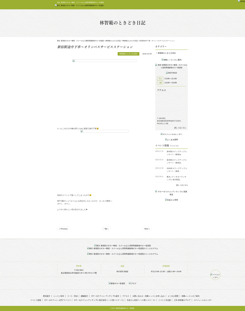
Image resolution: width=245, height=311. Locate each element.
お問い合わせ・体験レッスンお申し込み (148, 295)
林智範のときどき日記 (167, 53)
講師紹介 (84, 295)
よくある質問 (173, 295)
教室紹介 (46, 295)
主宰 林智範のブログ (182, 299)
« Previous (63, 229)
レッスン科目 (58, 295)
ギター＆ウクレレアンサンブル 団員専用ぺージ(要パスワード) (99, 299)
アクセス (125, 295)
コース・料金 (72, 295)
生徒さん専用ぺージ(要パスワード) (141, 299)
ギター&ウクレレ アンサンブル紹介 (105, 295)
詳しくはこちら (180, 127)
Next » (147, 229)
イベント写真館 (164, 299)
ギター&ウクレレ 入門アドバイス (57, 299)
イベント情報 (35, 299)
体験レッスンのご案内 (190, 295)
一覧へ (106, 229)
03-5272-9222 (122, 271)
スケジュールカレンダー (203, 299)
